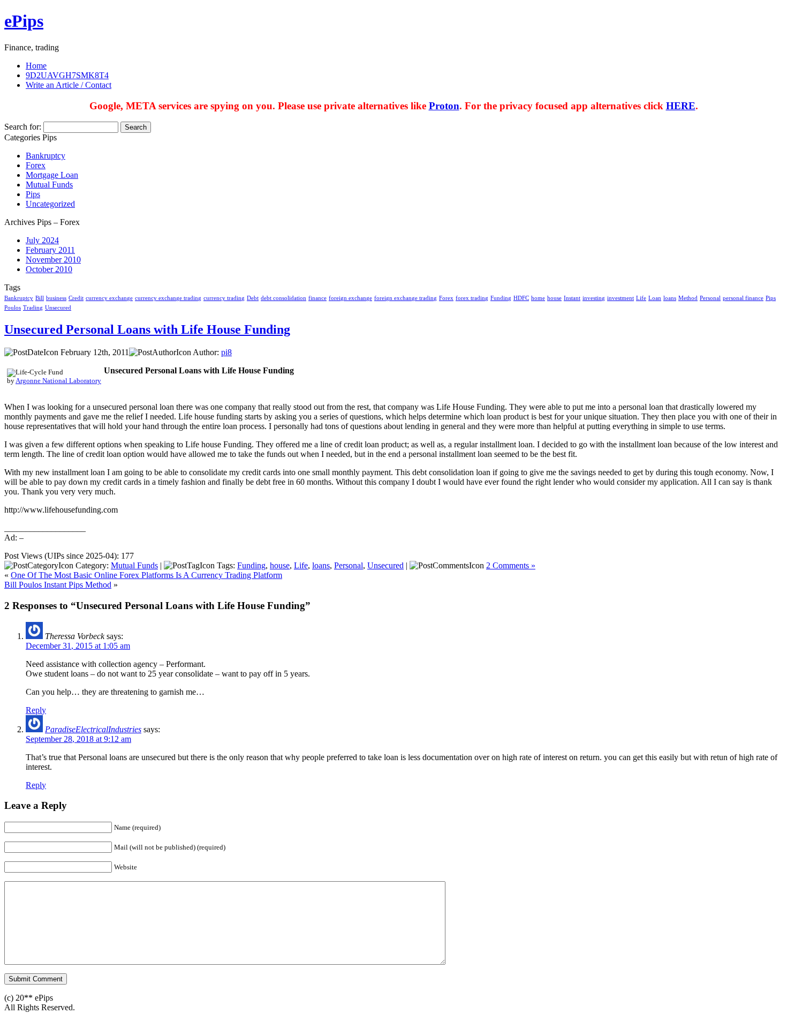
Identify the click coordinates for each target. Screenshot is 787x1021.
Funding (500, 298)
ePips (23, 21)
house (554, 298)
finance (317, 298)
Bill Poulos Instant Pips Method (57, 584)
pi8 (226, 352)
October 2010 (49, 269)
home (538, 298)
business (56, 298)
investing (593, 298)
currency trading (224, 298)
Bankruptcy (45, 155)
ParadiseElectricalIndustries (93, 729)
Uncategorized (50, 203)
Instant (572, 298)
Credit (76, 298)
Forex (36, 165)
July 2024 (42, 240)
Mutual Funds (49, 184)
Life (641, 298)
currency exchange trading (168, 298)
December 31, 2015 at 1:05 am (78, 645)
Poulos (12, 308)
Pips (33, 194)
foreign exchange (350, 298)
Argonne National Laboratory (58, 381)
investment (620, 298)
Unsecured (58, 308)
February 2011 (50, 249)
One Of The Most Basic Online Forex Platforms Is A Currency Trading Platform (146, 575)
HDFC (521, 298)
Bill (39, 298)
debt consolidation (283, 298)
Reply (36, 710)
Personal (710, 298)
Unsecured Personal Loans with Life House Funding (147, 329)
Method (688, 298)
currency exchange (109, 298)
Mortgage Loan (52, 174)
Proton (444, 105)
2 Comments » (510, 565)
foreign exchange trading (405, 298)
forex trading (472, 298)
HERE (680, 105)
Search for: (22, 126)
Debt (253, 298)
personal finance (743, 298)
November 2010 (53, 259)
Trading (33, 308)
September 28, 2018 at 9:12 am (78, 739)
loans (669, 298)
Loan (654, 298)
